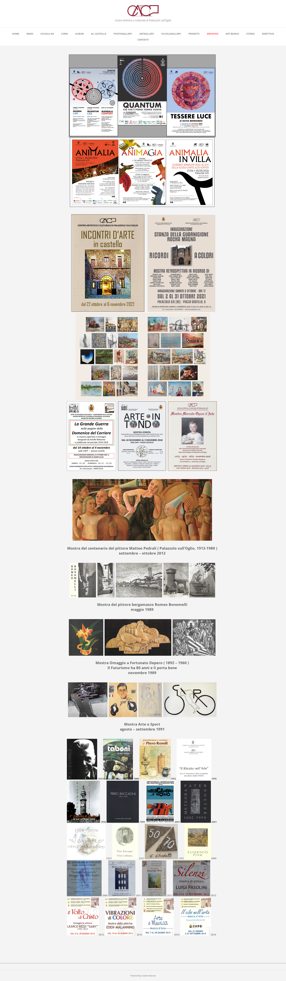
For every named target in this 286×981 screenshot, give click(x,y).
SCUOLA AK (47, 33)
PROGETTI (194, 33)
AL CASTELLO (98, 33)
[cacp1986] (143, 14)
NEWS (29, 33)
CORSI (64, 33)
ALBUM (79, 33)
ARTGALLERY (146, 33)
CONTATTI (143, 39)
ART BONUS (232, 33)
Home (15, 33)
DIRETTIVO (268, 33)
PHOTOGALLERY (123, 33)
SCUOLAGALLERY (171, 33)
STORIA (250, 33)
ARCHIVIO (212, 33)
